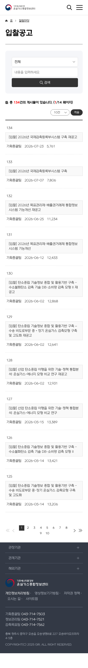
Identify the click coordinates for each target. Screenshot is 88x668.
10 (47, 533)
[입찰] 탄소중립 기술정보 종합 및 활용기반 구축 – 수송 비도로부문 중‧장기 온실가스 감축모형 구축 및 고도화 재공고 (43, 330)
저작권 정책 (72, 593)
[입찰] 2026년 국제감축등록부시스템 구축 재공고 (43, 137)
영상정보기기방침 (47, 593)
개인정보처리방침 (17, 593)
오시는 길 (14, 599)
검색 (47, 83)
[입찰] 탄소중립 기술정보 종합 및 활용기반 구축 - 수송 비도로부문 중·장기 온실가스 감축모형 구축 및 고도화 (43, 490)
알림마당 (24, 20)
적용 (76, 112)
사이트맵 (32, 599)
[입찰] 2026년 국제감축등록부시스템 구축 (38, 171)
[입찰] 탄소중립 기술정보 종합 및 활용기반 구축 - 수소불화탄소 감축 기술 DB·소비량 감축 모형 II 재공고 (43, 287)
